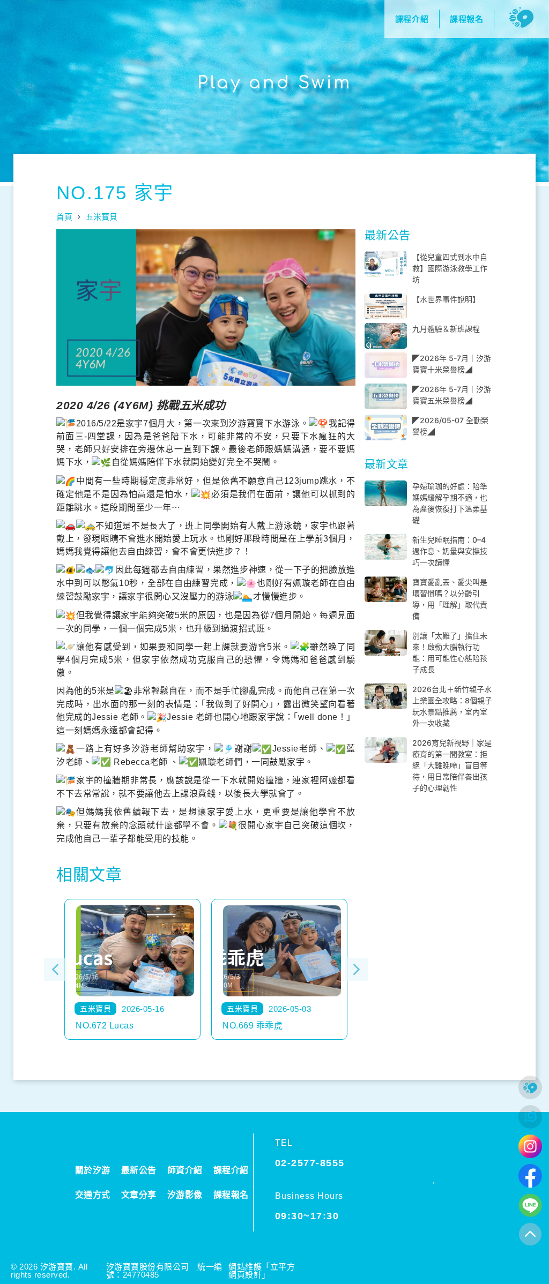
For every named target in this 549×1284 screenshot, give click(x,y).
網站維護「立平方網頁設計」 (261, 1270)
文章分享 (139, 1194)
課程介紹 (231, 1170)
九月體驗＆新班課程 (446, 328)
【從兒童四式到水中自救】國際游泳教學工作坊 (449, 268)
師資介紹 (185, 1170)
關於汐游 (92, 1170)
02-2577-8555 (310, 1163)
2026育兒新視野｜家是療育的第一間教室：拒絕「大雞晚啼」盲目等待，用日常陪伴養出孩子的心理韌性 (452, 765)
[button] (55, 969)
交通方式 (92, 1194)
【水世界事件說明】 (446, 299)
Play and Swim (274, 82)
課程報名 (231, 1194)
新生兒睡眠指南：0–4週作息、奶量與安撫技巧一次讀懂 (449, 551)
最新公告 (139, 1170)
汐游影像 (185, 1194)
